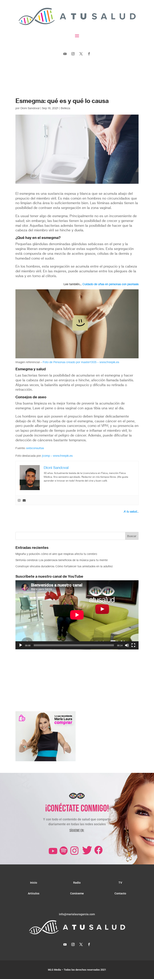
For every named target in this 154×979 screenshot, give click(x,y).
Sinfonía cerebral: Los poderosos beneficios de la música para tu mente (61, 560)
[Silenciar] (127, 645)
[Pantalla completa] (133, 645)
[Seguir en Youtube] (65, 54)
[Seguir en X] (81, 54)
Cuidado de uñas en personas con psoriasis (110, 284)
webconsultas (35, 448)
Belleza (65, 108)
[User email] (24, 500)
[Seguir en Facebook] (89, 54)
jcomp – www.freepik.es (57, 455)
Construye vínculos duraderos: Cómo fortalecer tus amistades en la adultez (64, 566)
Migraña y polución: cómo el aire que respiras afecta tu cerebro (56, 553)
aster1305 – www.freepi (98, 362)
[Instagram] (19, 500)
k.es (116, 362)
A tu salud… (131, 511)
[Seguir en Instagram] (73, 54)
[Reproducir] (21, 645)
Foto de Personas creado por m (63, 362)
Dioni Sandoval (30, 108)
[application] (77, 614)
